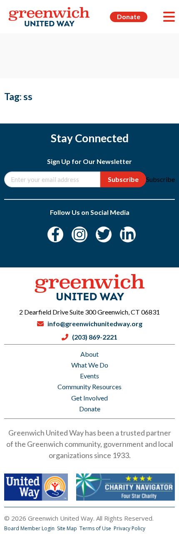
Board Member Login (30, 528)
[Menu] (169, 16)
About (89, 354)
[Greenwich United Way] (49, 16)
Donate (128, 16)
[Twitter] (104, 234)
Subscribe (123, 179)
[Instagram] (79, 234)
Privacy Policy (129, 528)
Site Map (67, 528)
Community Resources (89, 386)
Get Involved (89, 398)
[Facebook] (55, 234)
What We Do (89, 365)
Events (89, 376)
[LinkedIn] (128, 234)
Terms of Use (96, 528)
